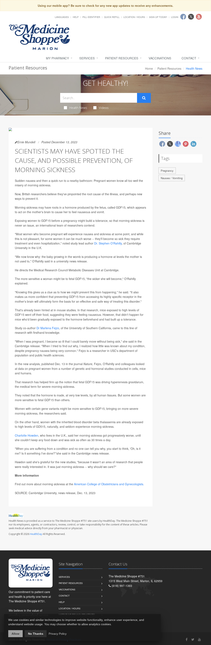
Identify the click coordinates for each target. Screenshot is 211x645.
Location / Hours (134, 17)
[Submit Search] (144, 98)
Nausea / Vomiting (172, 178)
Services (87, 58)
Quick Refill (112, 17)
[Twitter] (192, 639)
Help (76, 17)
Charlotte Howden (26, 435)
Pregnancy (167, 171)
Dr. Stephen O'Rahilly (108, 243)
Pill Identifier (91, 17)
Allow (15, 633)
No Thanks (35, 633)
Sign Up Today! (158, 17)
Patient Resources (121, 58)
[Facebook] (187, 639)
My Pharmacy (57, 58)
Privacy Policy (58, 633)
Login (174, 17)
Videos (104, 108)
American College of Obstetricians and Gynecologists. (109, 484)
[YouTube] (199, 639)
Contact (189, 58)
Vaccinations (160, 58)
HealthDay (36, 534)
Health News (78, 108)
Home (149, 68)
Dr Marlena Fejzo (47, 328)
